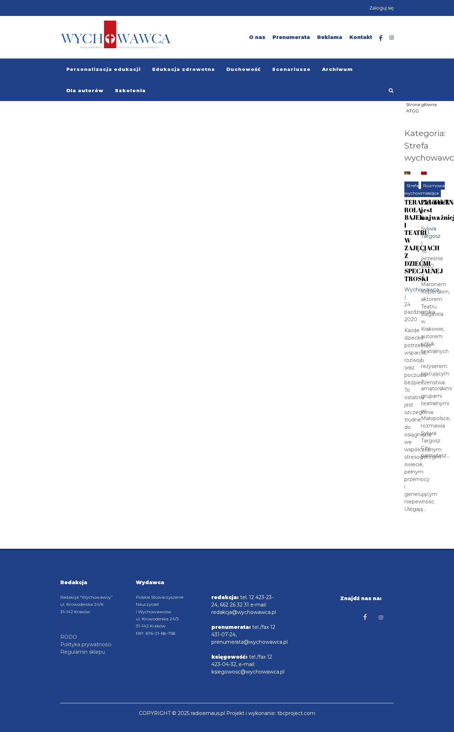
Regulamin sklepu (82, 652)
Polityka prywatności (85, 644)
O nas (257, 37)
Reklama (329, 37)
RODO (68, 637)
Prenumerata (291, 37)
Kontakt (360, 37)
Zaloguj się (381, 8)
